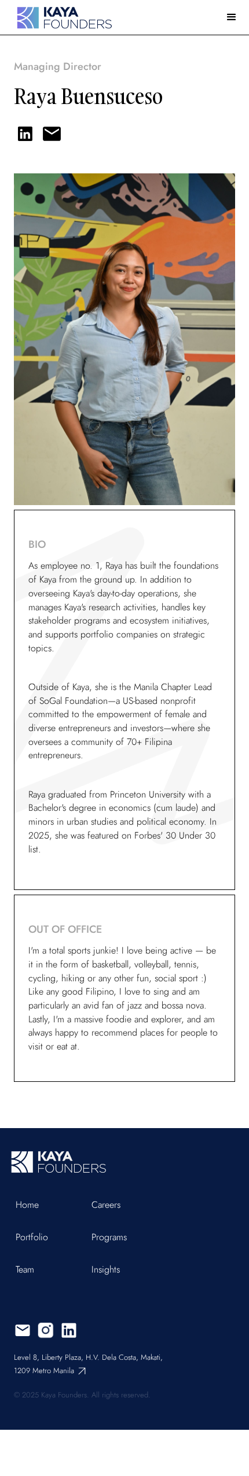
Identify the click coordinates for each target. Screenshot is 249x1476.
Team (25, 1269)
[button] (231, 17)
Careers (105, 1205)
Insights (105, 1269)
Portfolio (32, 1237)
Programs (109, 1237)
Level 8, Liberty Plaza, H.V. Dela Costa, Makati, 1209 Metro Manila (88, 1364)
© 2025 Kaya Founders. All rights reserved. (82, 1394)
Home (27, 1205)
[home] (61, 17)
